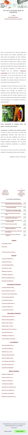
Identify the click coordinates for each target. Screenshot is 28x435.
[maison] (14, 4)
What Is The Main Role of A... (8, 277)
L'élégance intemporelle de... (8, 316)
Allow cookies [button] (20, 431)
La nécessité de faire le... (7, 300)
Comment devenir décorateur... (9, 338)
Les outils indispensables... (8, 264)
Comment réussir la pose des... (9, 252)
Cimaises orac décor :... (7, 261)
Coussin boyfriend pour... (7, 332)
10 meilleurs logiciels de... (7, 274)
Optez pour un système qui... (8, 390)
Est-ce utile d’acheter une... (8, 364)
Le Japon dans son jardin (11, 223)
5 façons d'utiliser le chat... (8, 358)
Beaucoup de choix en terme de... (9, 329)
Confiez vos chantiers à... (7, 380)
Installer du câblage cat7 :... (8, 374)
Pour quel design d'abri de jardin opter (12, 214)
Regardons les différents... (8, 280)
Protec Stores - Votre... (7, 268)
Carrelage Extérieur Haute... (8, 287)
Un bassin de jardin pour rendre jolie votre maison (13, 231)
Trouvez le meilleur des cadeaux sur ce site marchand (5, 192)
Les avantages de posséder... (8, 361)
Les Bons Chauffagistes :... (8, 258)
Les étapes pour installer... (8, 383)
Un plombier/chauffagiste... (8, 367)
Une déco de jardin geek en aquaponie (13, 18)
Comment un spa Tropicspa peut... (10, 293)
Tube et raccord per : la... (7, 377)
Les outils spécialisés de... (8, 348)
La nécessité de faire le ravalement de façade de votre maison (21, 193)
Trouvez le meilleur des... (7, 306)
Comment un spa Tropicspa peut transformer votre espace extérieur (14, 210)
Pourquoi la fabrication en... (8, 345)
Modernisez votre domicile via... (9, 396)
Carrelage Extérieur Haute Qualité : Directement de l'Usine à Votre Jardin (13, 203)
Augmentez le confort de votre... (9, 387)
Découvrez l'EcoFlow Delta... (8, 354)
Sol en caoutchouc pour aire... (8, 290)
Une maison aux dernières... (8, 393)
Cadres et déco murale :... (8, 322)
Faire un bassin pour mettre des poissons (13, 235)
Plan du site (4, 246)
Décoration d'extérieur (13, 17)
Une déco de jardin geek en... (8, 303)
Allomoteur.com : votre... (7, 351)
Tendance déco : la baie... (7, 325)
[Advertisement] (14, 34)
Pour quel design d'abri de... (8, 297)
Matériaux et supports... (7, 271)
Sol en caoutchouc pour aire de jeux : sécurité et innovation (14, 207)
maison (13, 15)
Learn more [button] (14, 427)
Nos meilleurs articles (6, 243)
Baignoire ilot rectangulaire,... (8, 319)
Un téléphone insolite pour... (8, 335)
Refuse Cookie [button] (8, 431)
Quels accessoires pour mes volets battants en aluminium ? (13, 228)
